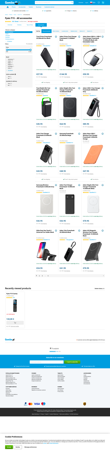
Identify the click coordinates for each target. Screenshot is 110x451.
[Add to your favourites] (56, 37)
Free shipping (44, 77)
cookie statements (53, 443)
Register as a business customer (39, 390)
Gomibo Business (35, 388)
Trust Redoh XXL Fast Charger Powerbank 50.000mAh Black (43, 89)
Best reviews (56, 31)
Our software (60, 390)
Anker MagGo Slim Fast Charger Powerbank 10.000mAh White (90, 186)
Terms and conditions (64, 414)
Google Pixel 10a (9, 380)
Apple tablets (60, 375)
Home (6, 14)
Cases (85, 375)
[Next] (103, 275)
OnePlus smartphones (36, 378)
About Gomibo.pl (35, 414)
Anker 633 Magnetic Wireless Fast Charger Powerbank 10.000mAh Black (90, 233)
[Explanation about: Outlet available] (15, 74)
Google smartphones (36, 380)
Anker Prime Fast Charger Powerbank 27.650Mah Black (68, 38)
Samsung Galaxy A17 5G (11, 383)
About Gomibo (61, 388)
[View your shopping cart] (103, 3)
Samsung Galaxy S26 (10, 378)
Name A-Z (82, 31)
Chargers (86, 378)
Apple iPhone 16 (9, 376)
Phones (34, 373)
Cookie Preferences (54, 414)
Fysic (15, 14)
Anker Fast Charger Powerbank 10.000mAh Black (67, 186)
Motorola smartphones (37, 379)
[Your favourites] (99, 3)
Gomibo (60, 386)
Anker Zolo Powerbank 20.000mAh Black (67, 231)
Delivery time (8, 391)
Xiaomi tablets (61, 378)
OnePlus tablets (61, 380)
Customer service (49, 7)
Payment (8, 388)
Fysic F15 (20, 14)
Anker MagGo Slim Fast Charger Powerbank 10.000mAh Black (67, 89)
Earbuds (85, 379)
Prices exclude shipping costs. (69, 410)
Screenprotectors (87, 376)
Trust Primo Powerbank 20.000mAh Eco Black (44, 37)
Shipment (8, 393)
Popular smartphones (12, 373)
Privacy (42, 414)
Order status (8, 390)
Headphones (86, 380)
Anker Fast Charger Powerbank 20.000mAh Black (44, 135)
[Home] (7, 7)
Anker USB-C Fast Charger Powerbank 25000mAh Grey (91, 89)
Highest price (74, 31)
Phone (13, 7)
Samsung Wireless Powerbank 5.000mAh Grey (45, 186)
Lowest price (65, 31)
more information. (69, 411)
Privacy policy (61, 391)
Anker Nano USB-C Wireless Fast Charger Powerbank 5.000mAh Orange (90, 136)
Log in (86, 2)
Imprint (46, 414)
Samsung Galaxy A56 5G (11, 379)
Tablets (31, 7)
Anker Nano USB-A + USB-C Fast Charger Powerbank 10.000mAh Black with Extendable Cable (92, 39)
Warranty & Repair (10, 395)
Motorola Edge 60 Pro (10, 382)
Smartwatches (87, 382)
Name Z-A (89, 31)
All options (9, 41)
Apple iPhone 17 (9, 375)
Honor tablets (61, 379)
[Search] (72, 2)
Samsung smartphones (37, 376)
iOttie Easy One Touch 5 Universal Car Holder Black (45, 231)
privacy (45, 443)
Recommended (46, 31)
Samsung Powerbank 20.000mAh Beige (66, 134)
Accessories (22, 7)
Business (38, 7)
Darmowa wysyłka (15, 326)
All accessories (26, 14)
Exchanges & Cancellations (11, 394)
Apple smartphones (36, 375)
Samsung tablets (61, 376)
